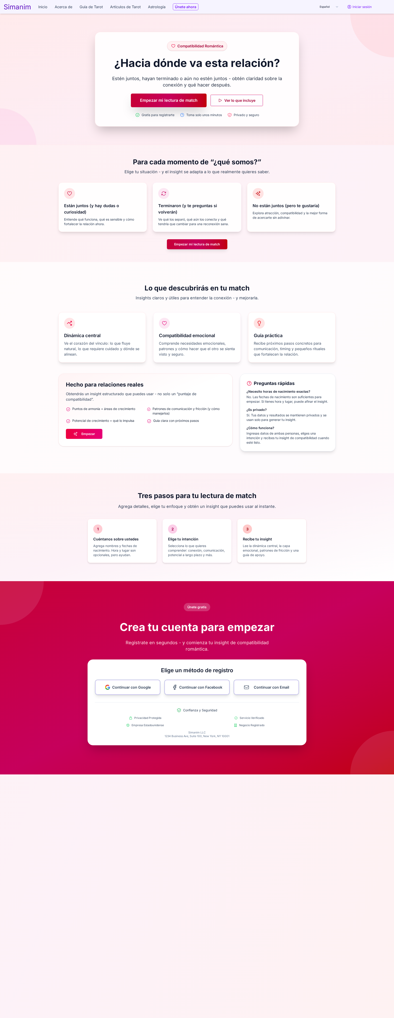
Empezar (88, 434)
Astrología (157, 7)
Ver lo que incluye (239, 100)
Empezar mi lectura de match (168, 100)
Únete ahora (185, 7)
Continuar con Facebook (200, 687)
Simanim (17, 7)
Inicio (42, 7)
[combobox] (329, 7)
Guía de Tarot (91, 7)
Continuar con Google (131, 687)
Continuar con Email (271, 687)
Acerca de (63, 7)
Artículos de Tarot (125, 7)
